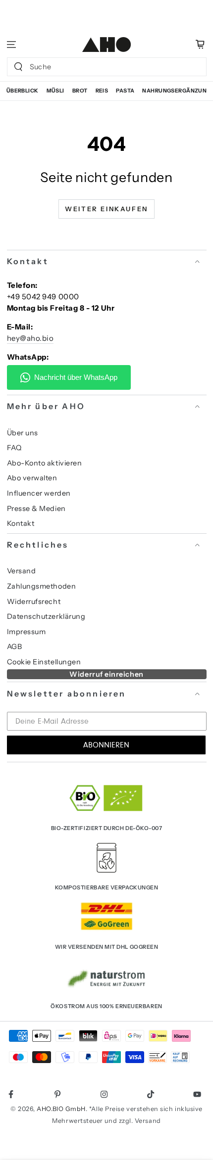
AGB (14, 646)
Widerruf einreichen (106, 674)
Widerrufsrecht (34, 601)
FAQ (14, 447)
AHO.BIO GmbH (61, 1109)
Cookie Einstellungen (44, 661)
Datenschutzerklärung (46, 616)
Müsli (55, 91)
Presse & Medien (36, 508)
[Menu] (11, 44)
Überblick (22, 91)
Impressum (26, 631)
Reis (102, 91)
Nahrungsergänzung (176, 91)
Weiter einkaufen (106, 209)
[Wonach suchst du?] (18, 66)
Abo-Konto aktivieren (44, 463)
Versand (21, 570)
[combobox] (97, 67)
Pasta (125, 91)
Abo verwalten (32, 477)
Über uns (22, 432)
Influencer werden (39, 493)
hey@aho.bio (30, 338)
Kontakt (21, 523)
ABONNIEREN (106, 745)
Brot (80, 91)
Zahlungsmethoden (41, 586)
